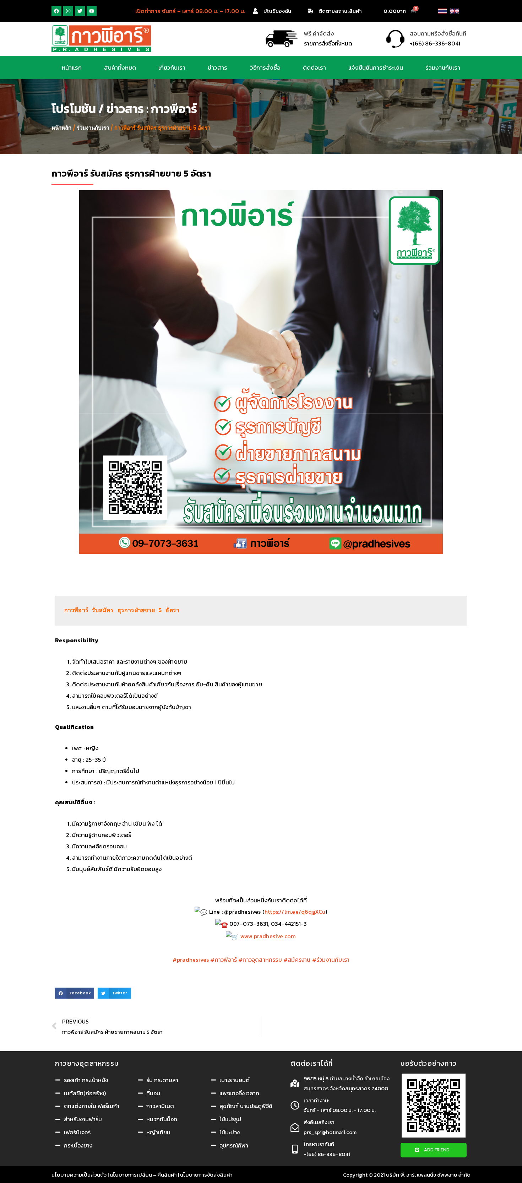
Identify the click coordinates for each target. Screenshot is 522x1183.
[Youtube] (92, 11)
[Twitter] (80, 11)
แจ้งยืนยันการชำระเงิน (375, 67)
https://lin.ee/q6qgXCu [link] (295, 911)
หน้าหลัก (61, 127)
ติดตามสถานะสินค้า (340, 11)
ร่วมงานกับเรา (442, 67)
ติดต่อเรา (314, 67)
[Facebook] (56, 11)
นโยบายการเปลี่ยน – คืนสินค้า (143, 1175)
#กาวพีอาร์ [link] (223, 959)
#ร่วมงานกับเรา (330, 959)
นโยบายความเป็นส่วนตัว (79, 1175)
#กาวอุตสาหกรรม (260, 959)
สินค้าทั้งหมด (120, 67)
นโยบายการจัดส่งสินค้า (206, 1175)
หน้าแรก (72, 67)
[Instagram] (68, 11)
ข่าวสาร (217, 67)
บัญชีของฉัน (277, 11)
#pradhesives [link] (191, 959)
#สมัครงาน (297, 959)
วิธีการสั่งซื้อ (265, 67)
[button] (433, 1150)
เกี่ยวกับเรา (171, 67)
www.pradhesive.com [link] (268, 936)
